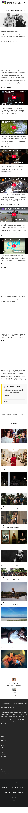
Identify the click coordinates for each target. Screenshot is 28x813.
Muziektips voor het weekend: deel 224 (9, 490)
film (2, 467)
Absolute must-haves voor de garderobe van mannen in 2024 (14, 694)
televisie (3, 754)
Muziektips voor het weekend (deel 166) (10, 547)
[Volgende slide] (15, 426)
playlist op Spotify (11, 38)
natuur (2, 752)
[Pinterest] (14, 782)
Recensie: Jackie (4, 469)
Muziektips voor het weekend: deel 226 (9, 565)
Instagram (8, 707)
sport (2, 749)
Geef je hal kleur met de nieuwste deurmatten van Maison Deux (14, 714)
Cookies (3, 771)
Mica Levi (22, 414)
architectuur (4, 743)
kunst (2, 733)
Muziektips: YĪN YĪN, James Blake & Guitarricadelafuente (13, 671)
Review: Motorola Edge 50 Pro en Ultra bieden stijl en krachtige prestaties (14, 684)
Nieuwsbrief (4, 775)
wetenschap (3, 756)
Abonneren (6, 401)
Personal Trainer (10, 416)
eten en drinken (4, 740)
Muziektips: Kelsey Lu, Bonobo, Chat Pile (10, 604)
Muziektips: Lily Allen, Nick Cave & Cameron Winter (12, 527)
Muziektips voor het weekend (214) (9, 446)
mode (2, 745)
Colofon (3, 769)
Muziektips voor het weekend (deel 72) (9, 508)
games (2, 742)
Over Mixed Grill (5, 766)
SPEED (17, 416)
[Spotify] (16, 782)
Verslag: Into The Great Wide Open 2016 (10, 624)
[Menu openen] (26, 3)
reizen (2, 738)
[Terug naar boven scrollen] (14, 799)
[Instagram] (11, 782)
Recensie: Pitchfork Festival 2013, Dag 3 (10, 579)
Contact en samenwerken (6, 767)
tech (2, 750)
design (2, 736)
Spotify (12, 707)
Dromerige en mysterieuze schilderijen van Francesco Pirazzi (13, 712)
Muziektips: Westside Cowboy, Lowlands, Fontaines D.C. (12, 719)
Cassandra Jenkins (16, 409)
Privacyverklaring (5, 773)
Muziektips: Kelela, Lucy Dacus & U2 (9, 647)
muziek (11, 8)
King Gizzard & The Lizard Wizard (13, 414)
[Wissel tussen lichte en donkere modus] (22, 3)
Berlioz (9, 409)
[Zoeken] (24, 2)
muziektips (8, 33)
